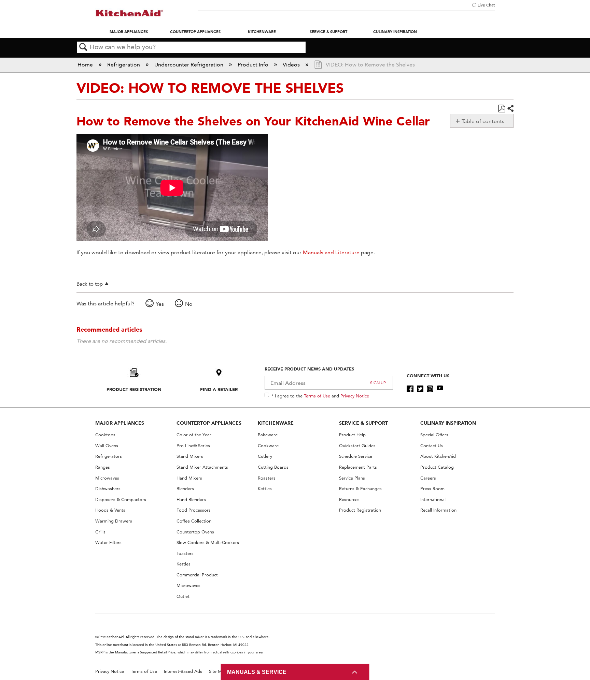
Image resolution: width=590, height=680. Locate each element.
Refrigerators (108, 456)
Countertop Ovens (195, 531)
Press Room (432, 488)
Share (510, 109)
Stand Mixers (190, 456)
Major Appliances (129, 31)
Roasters (267, 478)
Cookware (268, 445)
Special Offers (434, 434)
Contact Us (431, 445)
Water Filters (108, 542)
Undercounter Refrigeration (189, 64)
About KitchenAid (438, 456)
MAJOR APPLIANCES (119, 423)
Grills (100, 531)
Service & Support (328, 31)
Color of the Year (194, 434)
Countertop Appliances (195, 31)
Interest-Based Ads (183, 671)
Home (86, 64)
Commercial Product (197, 574)
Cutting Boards (273, 467)
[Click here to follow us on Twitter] (420, 389)
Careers (428, 478)
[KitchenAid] (129, 13)
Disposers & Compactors (120, 499)
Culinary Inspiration (395, 31)
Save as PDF (501, 109)
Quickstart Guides (357, 445)
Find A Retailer (219, 389)
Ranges (102, 467)
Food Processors (194, 510)
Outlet (183, 596)
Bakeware (268, 434)
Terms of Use (317, 395)
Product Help (352, 434)
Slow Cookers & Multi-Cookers (208, 542)
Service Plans (352, 478)
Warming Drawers (113, 521)
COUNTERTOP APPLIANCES (209, 423)
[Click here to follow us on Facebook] (410, 389)
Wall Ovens (106, 445)
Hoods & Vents (110, 510)
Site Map (218, 671)
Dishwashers (108, 488)
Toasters (185, 553)
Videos (292, 64)
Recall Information (438, 510)
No (189, 304)
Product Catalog (437, 467)
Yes (160, 304)
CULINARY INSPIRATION (448, 423)
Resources (349, 499)
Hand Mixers (189, 478)
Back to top (89, 284)
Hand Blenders (191, 499)
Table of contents (483, 121)
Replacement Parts (358, 467)
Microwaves (107, 478)
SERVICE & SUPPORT (363, 423)
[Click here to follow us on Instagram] (430, 389)
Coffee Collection (194, 521)
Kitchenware (262, 31)
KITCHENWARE (276, 423)
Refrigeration (124, 64)
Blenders (185, 488)
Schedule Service (355, 456)
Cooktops (105, 434)
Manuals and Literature (331, 252)
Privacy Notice (354, 395)
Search (83, 47)
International (433, 499)
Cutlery (265, 456)
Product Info (254, 64)
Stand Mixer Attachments (202, 467)
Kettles (184, 563)
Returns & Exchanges (360, 488)
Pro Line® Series (193, 445)
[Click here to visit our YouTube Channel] (440, 389)
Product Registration (134, 389)
